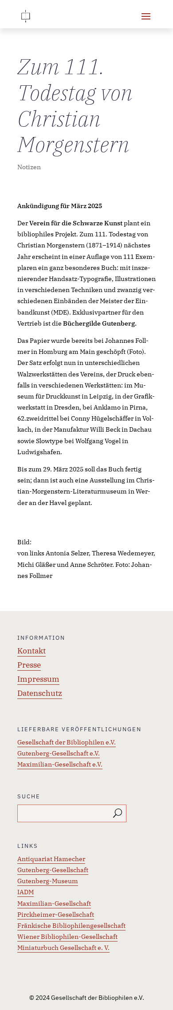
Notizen (29, 167)
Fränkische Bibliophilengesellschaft (71, 926)
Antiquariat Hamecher (51, 859)
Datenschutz (39, 693)
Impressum (38, 679)
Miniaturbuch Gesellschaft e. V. (63, 948)
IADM (25, 892)
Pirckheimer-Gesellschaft (55, 915)
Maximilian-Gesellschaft (54, 903)
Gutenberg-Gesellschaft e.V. (58, 753)
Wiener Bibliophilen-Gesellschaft (67, 937)
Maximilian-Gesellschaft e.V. (59, 764)
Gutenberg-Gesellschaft (52, 870)
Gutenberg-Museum (47, 881)
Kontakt (31, 651)
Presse (29, 665)
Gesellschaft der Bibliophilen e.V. (66, 742)
